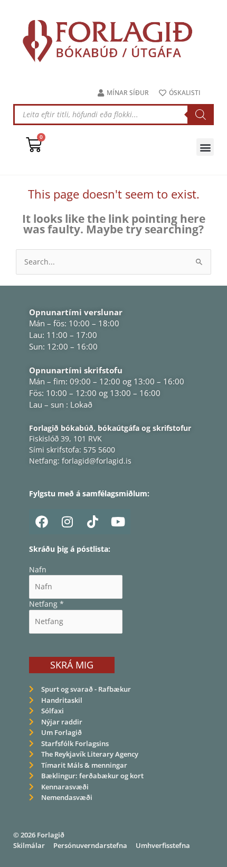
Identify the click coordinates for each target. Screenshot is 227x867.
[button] (205, 147)
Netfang (46, 604)
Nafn (37, 569)
